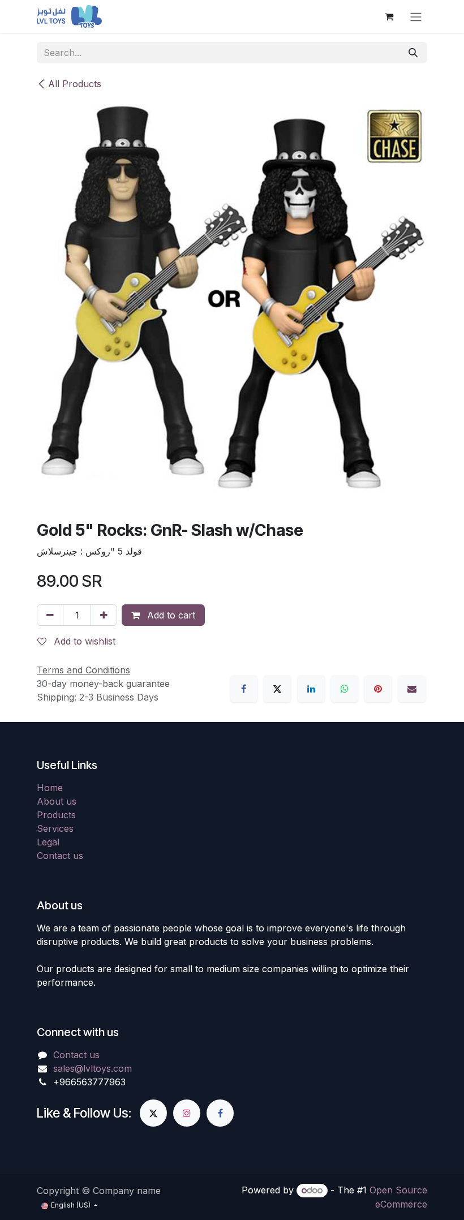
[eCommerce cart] (388, 16)
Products (56, 815)
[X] (277, 688)
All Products (74, 83)
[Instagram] (186, 1113)
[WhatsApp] (344, 688)
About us (56, 801)
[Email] (412, 688)
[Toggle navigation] (416, 16)
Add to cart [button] (169, 615)
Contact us (60, 855)
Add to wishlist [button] (83, 641)
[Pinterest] (378, 688)
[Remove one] (50, 615)
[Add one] (104, 615)
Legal (48, 842)
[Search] (413, 52)
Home (50, 787)
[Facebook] (243, 688)
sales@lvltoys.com (92, 1068)
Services (55, 828)
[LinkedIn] (311, 688)
